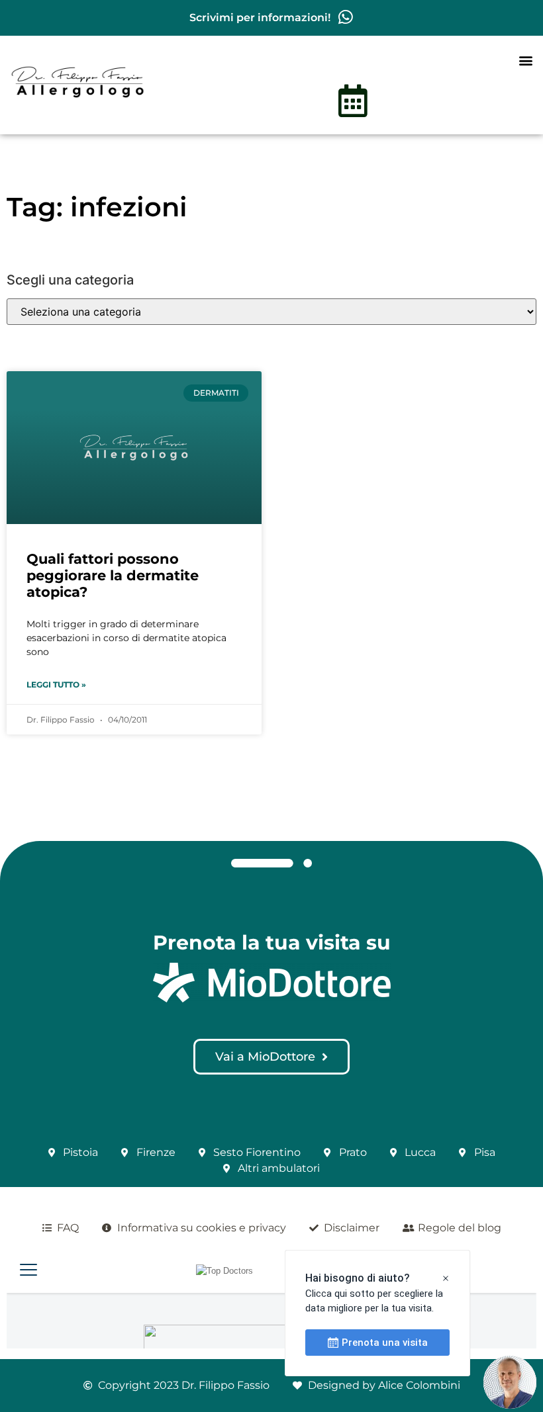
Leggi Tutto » (56, 684)
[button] (525, 60)
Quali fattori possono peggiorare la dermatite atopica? (112, 575)
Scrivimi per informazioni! (259, 17)
